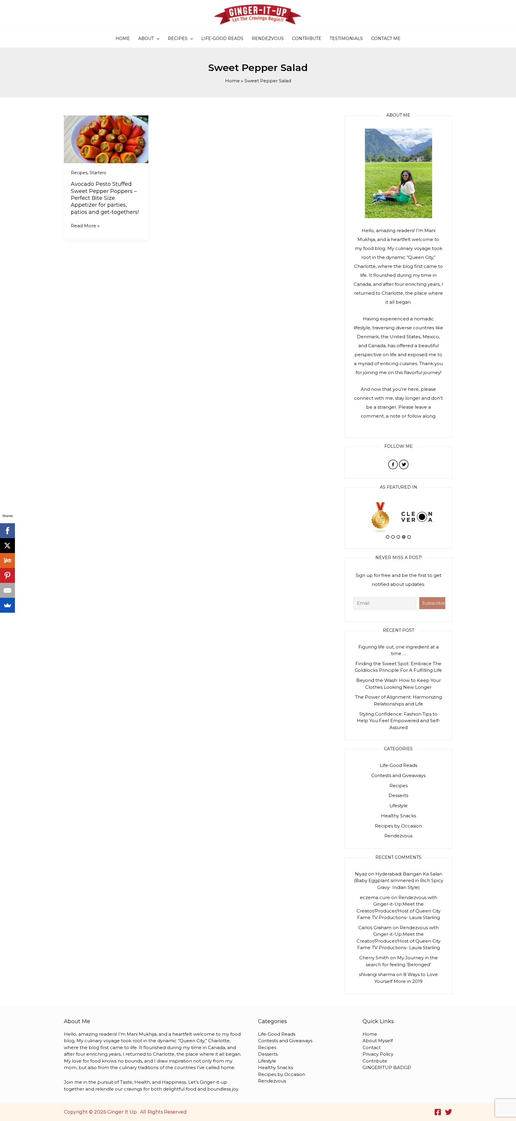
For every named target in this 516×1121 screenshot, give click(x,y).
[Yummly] (7, 560)
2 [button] (393, 537)
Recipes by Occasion (398, 826)
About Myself (378, 1040)
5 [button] (409, 537)
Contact (372, 1047)
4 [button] (404, 537)
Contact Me (385, 38)
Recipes (178, 38)
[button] (156, 38)
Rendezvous (268, 38)
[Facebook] (437, 1112)
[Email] (7, 590)
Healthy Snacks (398, 816)
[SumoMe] (7, 605)
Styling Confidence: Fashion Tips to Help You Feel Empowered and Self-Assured (398, 720)
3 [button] (398, 537)
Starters (98, 172)
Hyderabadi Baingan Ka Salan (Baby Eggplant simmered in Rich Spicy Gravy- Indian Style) (398, 880)
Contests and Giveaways (398, 775)
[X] (7, 545)
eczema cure (375, 897)
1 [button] (387, 537)
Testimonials (346, 38)
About (146, 38)
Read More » (85, 226)
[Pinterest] (7, 575)
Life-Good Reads (222, 38)
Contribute (306, 38)
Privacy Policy (378, 1054)
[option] (380, 517)
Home (123, 38)
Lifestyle (398, 805)
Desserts (398, 795)
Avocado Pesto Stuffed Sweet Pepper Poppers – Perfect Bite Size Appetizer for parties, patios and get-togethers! (105, 198)
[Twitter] (448, 1112)
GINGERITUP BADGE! (387, 1067)
